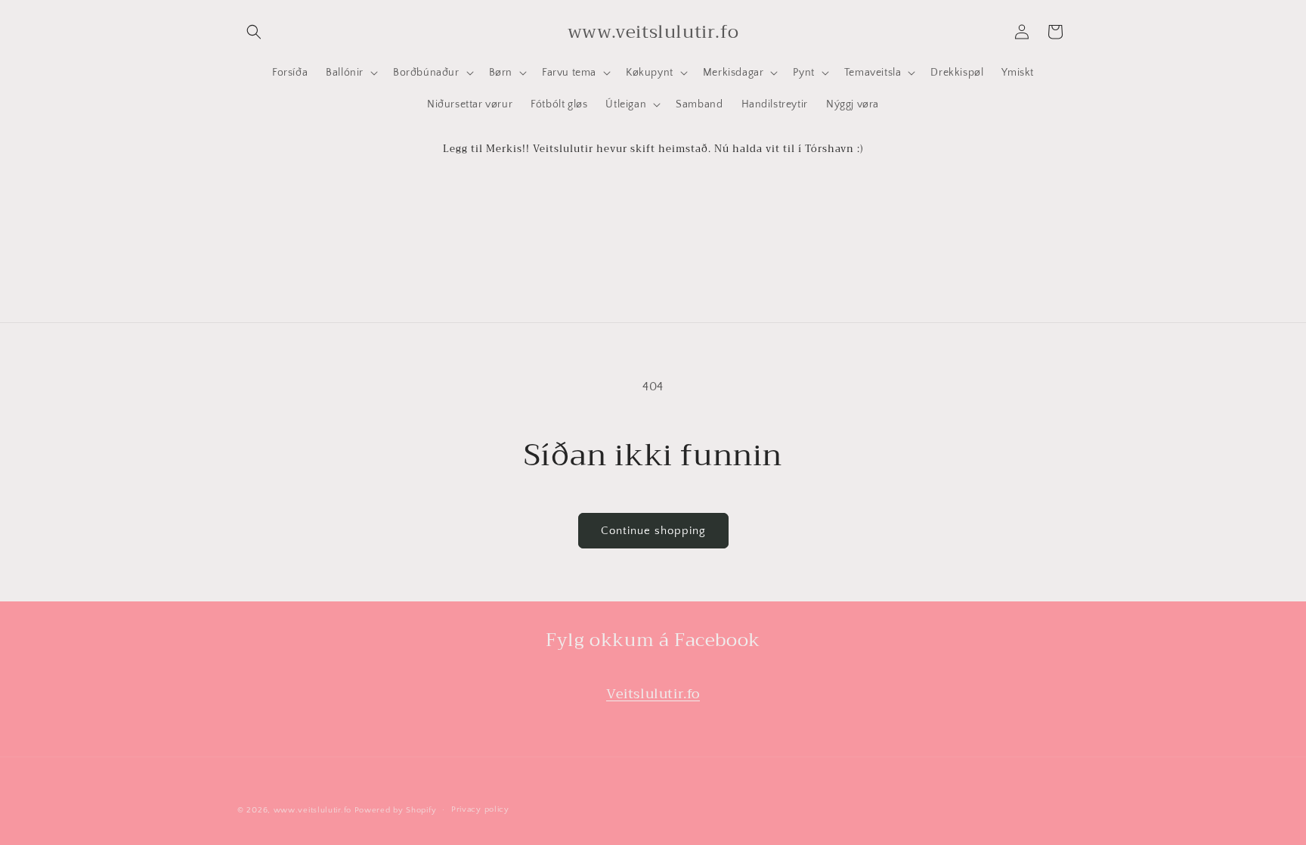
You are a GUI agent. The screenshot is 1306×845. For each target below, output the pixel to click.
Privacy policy (480, 809)
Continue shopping (653, 530)
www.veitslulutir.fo (312, 810)
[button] (254, 31)
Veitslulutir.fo (653, 694)
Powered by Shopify (395, 810)
